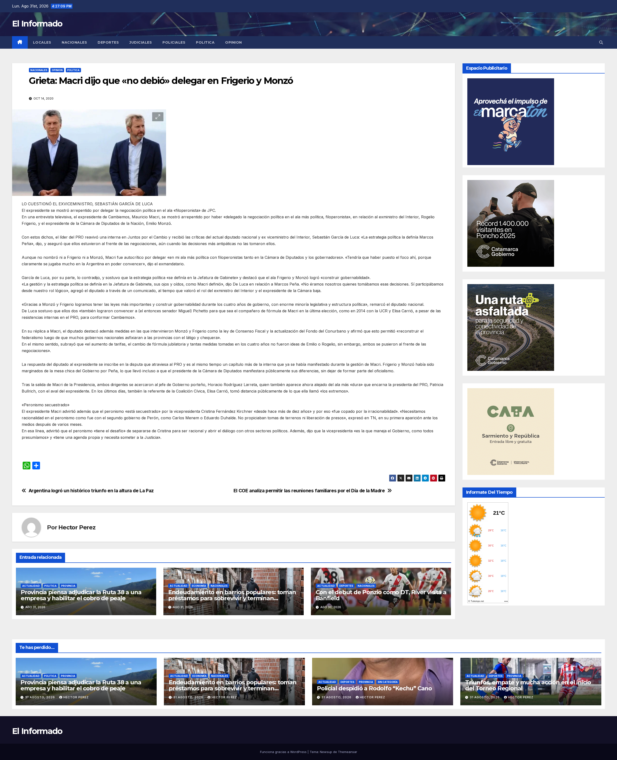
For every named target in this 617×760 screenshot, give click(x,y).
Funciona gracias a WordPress (284, 752)
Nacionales (74, 42)
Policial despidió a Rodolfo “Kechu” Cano (374, 688)
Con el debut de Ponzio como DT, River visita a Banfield (381, 595)
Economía (199, 585)
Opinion (233, 42)
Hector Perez (76, 527)
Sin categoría (388, 681)
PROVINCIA (68, 585)
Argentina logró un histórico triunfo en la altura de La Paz (91, 490)
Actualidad (31, 585)
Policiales (173, 42)
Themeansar (347, 752)
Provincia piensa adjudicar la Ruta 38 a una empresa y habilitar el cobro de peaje (81, 595)
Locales (42, 42)
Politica (205, 42)
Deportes (108, 42)
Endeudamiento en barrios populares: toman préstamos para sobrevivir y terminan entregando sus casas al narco (232, 598)
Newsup (326, 752)
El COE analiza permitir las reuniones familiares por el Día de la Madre (309, 490)
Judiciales (140, 42)
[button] (601, 42)
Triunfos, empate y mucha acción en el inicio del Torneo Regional (528, 685)
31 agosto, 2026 (40, 697)
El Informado (37, 24)
